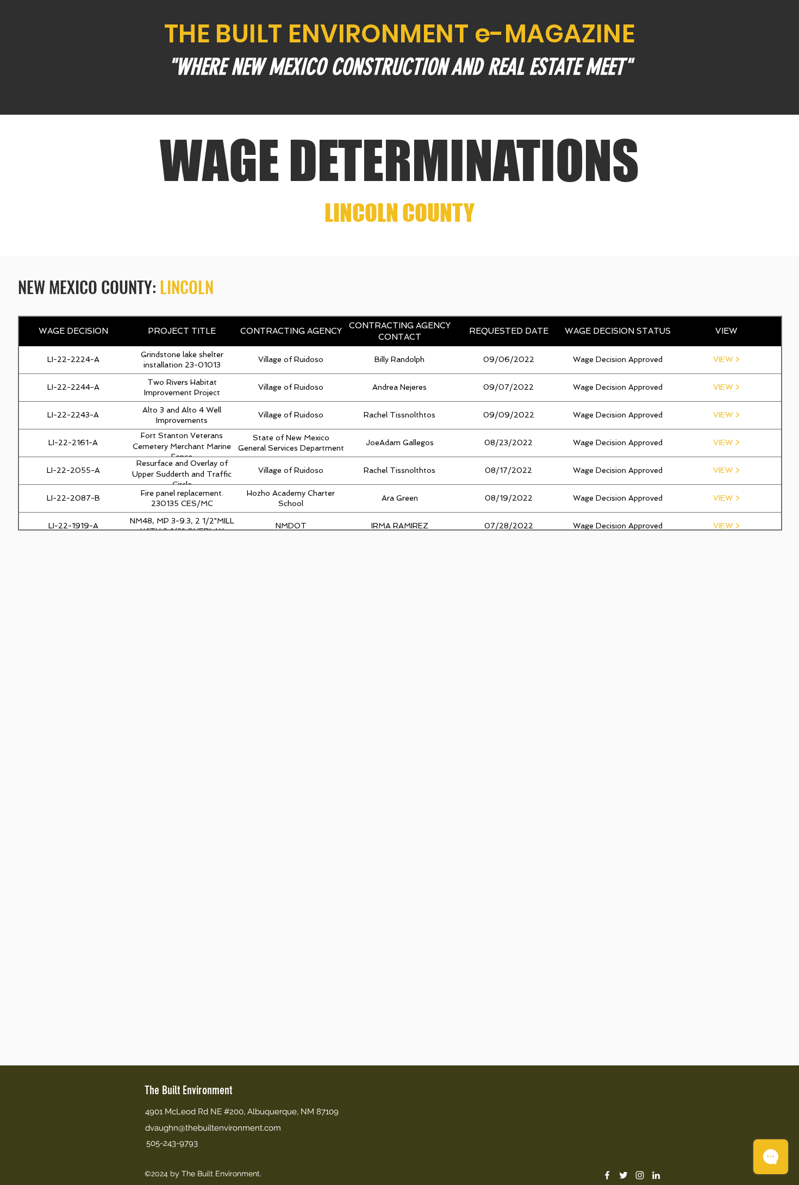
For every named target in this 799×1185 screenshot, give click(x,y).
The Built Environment (188, 1090)
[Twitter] (623, 1175)
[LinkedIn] (656, 1175)
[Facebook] (607, 1175)
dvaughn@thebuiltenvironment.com (213, 1128)
